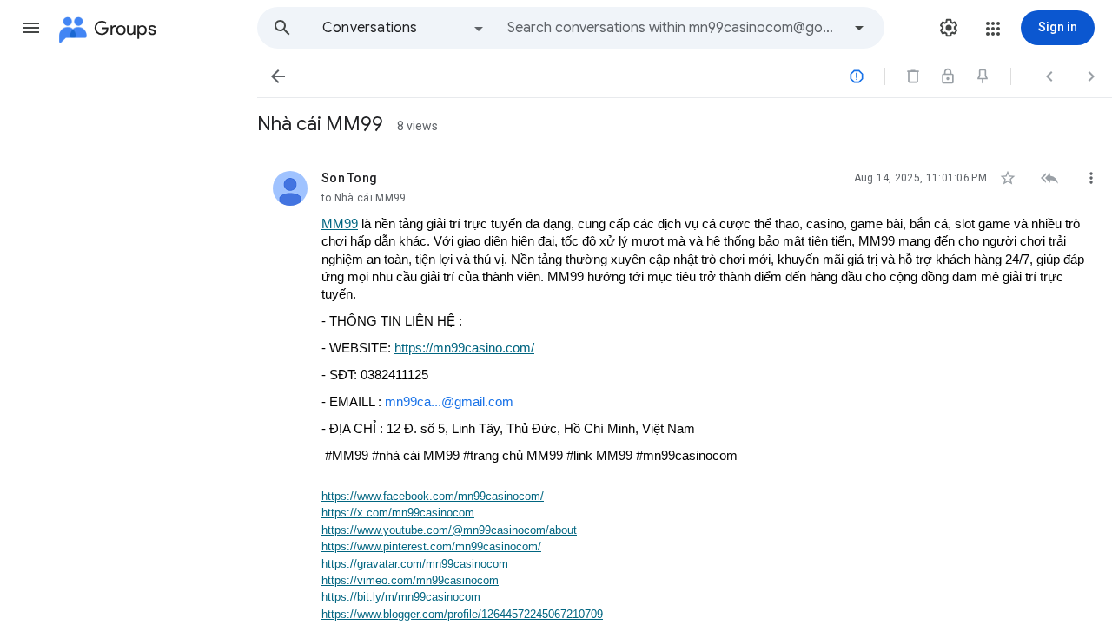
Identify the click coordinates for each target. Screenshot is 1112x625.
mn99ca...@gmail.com (449, 402)
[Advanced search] (859, 28)
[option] (404, 28)
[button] (31, 28)
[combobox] (674, 28)
